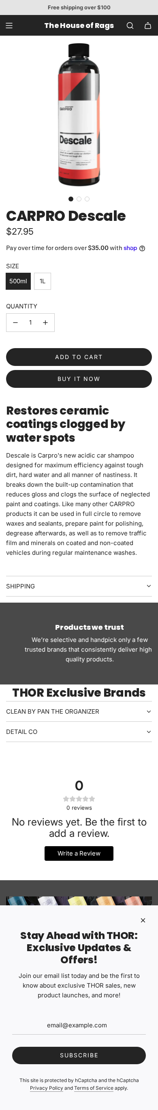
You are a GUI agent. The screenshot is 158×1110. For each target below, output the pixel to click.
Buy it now (79, 378)
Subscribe (79, 1055)
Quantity (21, 306)
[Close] (143, 920)
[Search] (130, 25)
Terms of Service (93, 1088)
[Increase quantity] (45, 323)
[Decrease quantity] (15, 323)
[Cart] (148, 25)
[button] (70, 199)
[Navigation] (9, 25)
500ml (18, 281)
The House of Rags (79, 25)
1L (42, 281)
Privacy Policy (46, 1088)
